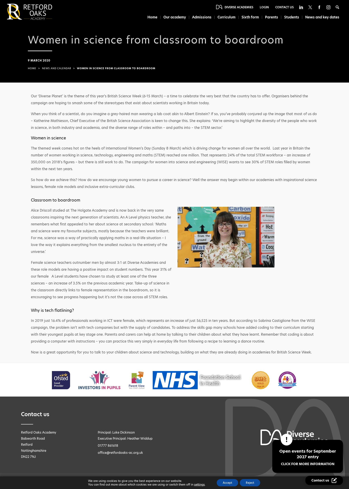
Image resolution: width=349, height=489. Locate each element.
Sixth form (250, 17)
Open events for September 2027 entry (307, 457)
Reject (250, 483)
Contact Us (284, 7)
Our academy (174, 17)
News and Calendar (56, 68)
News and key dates (322, 17)
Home (152, 17)
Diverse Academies (239, 7)
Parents (271, 17)
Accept (227, 483)
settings (199, 484)
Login (264, 7)
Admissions (201, 17)
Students (291, 17)
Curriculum (226, 17)
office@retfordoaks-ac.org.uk (120, 453)
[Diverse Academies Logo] (36, 12)
